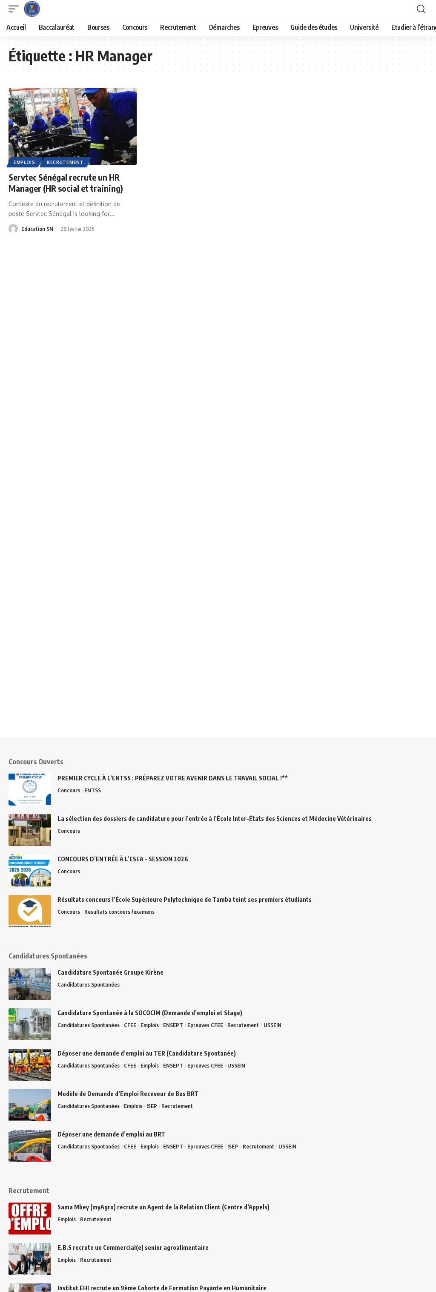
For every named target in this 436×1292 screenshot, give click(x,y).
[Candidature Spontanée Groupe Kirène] (30, 984)
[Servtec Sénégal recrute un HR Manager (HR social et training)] (73, 126)
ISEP (151, 1105)
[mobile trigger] (16, 9)
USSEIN (272, 1025)
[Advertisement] (218, 677)
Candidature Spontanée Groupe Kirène (110, 972)
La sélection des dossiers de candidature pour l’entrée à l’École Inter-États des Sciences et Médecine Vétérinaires (214, 818)
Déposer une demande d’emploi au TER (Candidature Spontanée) (146, 1053)
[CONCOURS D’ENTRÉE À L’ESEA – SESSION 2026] (30, 870)
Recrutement (65, 162)
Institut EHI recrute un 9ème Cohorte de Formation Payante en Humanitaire (162, 1288)
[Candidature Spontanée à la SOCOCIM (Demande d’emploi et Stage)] (30, 1024)
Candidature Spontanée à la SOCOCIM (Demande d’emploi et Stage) (149, 1012)
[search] (421, 9)
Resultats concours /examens (119, 911)
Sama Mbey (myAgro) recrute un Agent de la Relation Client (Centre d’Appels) (163, 1207)
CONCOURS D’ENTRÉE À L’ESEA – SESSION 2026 (123, 859)
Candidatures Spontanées (88, 984)
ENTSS (92, 790)
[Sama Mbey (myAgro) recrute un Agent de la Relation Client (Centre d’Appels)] (30, 1218)
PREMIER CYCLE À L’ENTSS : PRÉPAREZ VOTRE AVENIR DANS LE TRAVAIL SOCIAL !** (172, 778)
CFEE (130, 1025)
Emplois (24, 162)
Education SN (37, 228)
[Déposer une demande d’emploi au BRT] (30, 1146)
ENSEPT (173, 1025)
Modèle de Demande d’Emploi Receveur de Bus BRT (127, 1093)
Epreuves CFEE (205, 1025)
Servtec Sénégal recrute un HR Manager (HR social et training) (66, 182)
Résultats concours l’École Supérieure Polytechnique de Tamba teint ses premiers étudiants (184, 899)
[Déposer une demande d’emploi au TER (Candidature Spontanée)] (30, 1065)
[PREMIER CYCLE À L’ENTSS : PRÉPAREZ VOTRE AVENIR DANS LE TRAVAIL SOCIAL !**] (30, 790)
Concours (68, 790)
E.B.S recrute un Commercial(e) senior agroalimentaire (133, 1247)
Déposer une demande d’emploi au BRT (111, 1134)
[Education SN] (32, 9)
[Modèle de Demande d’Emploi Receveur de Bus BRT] (30, 1105)
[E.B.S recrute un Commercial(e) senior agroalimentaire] (30, 1259)
